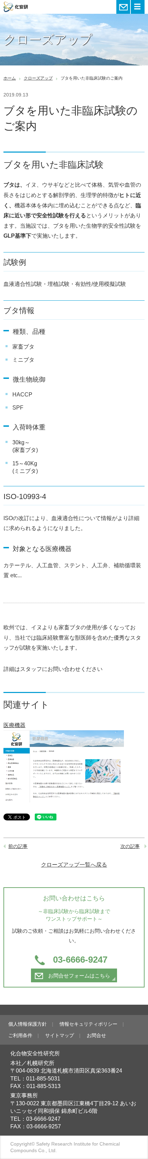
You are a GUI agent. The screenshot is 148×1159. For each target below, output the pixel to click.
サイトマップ (59, 1035)
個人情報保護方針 (27, 1024)
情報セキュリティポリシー (88, 1024)
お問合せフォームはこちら (79, 976)
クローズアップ (38, 78)
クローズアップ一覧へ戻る (74, 865)
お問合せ (96, 1035)
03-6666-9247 (80, 959)
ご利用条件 (20, 1035)
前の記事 (18, 846)
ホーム (9, 78)
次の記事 (130, 846)
